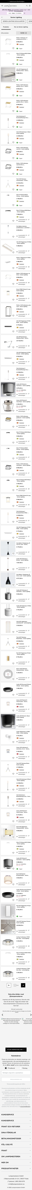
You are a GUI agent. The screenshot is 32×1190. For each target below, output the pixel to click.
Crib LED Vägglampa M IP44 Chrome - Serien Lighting (23, 353)
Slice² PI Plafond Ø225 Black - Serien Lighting (23, 432)
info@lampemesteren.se (16, 1184)
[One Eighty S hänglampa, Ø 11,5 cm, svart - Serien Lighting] (16, 548)
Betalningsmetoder (11, 1138)
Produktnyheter (9, 1168)
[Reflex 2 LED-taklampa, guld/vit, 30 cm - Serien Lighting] (16, 106)
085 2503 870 (20, 1181)
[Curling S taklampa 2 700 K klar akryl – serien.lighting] (16, 942)
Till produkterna (18, 11)
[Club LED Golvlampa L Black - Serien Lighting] (16, 137)
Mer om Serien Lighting (21, 27)
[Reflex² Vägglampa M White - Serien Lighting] (16, 263)
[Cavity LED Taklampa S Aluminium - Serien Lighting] (16, 595)
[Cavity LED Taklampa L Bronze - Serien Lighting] (16, 564)
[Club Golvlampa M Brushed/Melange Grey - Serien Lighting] (16, 121)
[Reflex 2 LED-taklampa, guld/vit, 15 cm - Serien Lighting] (16, 90)
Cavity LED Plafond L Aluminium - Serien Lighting (23, 384)
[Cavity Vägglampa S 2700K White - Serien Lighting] (16, 737)
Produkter (6, 27)
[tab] (16, 1115)
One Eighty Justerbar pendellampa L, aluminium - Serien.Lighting (23, 226)
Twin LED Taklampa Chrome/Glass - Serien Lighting (21, 179)
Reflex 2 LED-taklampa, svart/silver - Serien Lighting (23, 464)
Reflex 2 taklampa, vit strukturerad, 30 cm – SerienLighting (21, 38)
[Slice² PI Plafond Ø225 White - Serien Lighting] (16, 59)
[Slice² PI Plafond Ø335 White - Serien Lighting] (16, 958)
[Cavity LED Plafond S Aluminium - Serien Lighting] (16, 863)
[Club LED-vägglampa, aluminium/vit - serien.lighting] (16, 627)
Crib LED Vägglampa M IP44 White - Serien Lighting (23, 527)
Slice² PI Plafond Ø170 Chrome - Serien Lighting (22, 195)
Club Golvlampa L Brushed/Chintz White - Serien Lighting (22, 512)
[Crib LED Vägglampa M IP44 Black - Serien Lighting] (16, 326)
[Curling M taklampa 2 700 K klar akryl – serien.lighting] (16, 974)
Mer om (5, 1162)
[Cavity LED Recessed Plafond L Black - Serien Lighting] (16, 895)
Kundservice (7, 1114)
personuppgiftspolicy (25, 1106)
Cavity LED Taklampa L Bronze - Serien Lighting (22, 559)
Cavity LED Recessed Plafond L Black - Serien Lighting (23, 890)
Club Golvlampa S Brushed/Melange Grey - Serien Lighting (22, 369)
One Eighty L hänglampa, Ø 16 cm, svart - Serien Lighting (23, 575)
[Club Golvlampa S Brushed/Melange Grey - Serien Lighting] (16, 374)
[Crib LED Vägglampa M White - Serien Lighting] (16, 247)
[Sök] (27, 5)
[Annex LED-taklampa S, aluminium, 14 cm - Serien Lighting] (16, 753)
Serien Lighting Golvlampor (13, 21)
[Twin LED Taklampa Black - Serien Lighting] (16, 769)
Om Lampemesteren (10, 1156)
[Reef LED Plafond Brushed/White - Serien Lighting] (16, 879)
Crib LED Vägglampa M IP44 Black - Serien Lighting (23, 321)
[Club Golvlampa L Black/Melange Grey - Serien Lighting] (16, 800)
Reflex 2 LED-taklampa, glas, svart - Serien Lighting (23, 305)
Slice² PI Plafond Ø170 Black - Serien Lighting (23, 480)
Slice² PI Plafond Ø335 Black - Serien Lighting (23, 211)
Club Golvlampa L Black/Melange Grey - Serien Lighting (23, 795)
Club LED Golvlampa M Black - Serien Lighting (23, 779)
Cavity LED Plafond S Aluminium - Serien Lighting (23, 858)
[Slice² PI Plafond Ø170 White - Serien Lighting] (16, 848)
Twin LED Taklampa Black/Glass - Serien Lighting (23, 637)
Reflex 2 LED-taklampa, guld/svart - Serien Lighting (23, 417)
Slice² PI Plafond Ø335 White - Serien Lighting (23, 953)
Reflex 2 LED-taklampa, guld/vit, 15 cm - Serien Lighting (22, 85)
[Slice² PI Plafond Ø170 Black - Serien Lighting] (16, 485)
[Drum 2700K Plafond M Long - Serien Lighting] (16, 501)
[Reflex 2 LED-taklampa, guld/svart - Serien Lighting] (16, 422)
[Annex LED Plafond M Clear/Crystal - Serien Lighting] (16, 705)
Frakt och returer (10, 1126)
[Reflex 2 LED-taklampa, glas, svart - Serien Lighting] (16, 310)
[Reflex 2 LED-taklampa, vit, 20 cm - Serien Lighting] (16, 279)
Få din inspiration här (15, 1049)
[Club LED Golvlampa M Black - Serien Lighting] (16, 784)
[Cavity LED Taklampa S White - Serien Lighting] (16, 611)
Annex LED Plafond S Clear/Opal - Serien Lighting (23, 401)
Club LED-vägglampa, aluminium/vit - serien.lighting (23, 622)
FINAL (15, 13)
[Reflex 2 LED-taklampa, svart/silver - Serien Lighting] (16, 469)
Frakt (4, 1150)
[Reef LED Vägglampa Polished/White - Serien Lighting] (16, 832)
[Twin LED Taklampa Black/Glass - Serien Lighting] (16, 642)
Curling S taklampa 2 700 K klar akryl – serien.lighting (23, 937)
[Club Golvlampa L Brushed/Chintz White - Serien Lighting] (16, 517)
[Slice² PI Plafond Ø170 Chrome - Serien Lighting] (16, 200)
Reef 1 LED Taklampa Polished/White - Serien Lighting (22, 669)
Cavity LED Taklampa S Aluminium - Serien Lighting (23, 590)
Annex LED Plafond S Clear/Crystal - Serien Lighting (21, 811)
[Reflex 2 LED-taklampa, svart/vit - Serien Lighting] (16, 153)
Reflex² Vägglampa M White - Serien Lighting (23, 258)
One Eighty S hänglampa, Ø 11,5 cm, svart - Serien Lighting (23, 543)
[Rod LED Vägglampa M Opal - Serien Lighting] (16, 911)
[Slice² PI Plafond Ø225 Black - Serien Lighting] (16, 437)
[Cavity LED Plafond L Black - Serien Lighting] (16, 721)
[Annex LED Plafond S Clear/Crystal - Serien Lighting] (16, 816)
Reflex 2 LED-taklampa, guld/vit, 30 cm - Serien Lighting (22, 101)
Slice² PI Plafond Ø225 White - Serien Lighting (23, 54)
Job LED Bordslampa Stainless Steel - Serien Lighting (22, 337)
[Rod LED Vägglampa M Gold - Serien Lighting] (16, 658)
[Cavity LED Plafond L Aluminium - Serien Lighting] (16, 389)
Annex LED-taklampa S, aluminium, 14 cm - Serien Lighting (22, 748)
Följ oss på (7, 1144)
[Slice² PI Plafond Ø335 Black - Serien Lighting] (16, 216)
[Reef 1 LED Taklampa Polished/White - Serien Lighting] (16, 674)
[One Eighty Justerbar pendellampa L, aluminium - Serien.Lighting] (16, 231)
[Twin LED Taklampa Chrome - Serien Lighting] (16, 927)
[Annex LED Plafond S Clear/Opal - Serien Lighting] (16, 405)
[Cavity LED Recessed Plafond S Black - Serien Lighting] (16, 690)
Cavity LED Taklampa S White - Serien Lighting (23, 606)
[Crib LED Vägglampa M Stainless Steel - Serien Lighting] (16, 74)
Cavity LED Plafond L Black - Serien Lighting (23, 716)
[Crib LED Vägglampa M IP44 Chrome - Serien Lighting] (16, 358)
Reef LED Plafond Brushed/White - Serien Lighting (22, 874)
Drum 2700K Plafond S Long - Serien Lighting (23, 289)
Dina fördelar (8, 1132)
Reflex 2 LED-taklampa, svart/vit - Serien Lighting (22, 148)
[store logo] (11, 5)
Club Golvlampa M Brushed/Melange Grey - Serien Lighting (22, 116)
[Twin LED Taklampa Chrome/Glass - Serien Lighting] (16, 184)
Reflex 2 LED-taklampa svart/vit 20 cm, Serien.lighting (22, 164)
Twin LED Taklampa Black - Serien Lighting (23, 764)
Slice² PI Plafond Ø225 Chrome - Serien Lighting (22, 448)
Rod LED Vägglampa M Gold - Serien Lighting (23, 653)
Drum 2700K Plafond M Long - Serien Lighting (23, 496)
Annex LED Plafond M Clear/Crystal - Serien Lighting (21, 700)
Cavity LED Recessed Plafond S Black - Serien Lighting (23, 685)
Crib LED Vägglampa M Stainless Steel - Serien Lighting (22, 69)
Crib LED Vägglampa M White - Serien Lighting (23, 242)
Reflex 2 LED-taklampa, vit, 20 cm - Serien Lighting (23, 274)
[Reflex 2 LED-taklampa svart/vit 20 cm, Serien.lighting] (16, 169)
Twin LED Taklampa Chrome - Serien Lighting (23, 922)
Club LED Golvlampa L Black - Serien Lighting (23, 132)
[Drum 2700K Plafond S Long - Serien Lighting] (16, 294)
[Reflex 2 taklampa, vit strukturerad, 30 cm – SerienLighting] (16, 43)
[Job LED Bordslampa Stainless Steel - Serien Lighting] (16, 342)
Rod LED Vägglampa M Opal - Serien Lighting (23, 906)
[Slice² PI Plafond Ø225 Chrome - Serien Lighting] (16, 453)
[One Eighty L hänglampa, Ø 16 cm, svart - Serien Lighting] (16, 580)
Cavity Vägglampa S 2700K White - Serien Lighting (23, 732)
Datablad (21, 44)
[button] (13, 48)
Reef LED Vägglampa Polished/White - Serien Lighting (22, 827)
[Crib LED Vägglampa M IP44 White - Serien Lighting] (16, 532)
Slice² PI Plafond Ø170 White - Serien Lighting (23, 843)
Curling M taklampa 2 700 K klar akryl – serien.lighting (23, 969)
